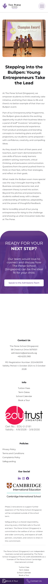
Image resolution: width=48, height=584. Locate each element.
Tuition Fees (24, 388)
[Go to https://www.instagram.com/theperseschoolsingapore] (23, 478)
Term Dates (24, 392)
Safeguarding (9, 461)
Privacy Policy (9, 449)
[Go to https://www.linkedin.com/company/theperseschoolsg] (19, 478)
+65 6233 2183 (24, 356)
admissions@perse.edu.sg (24, 353)
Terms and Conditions (13, 453)
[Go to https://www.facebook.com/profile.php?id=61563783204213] (27, 478)
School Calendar (24, 396)
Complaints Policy (11, 457)
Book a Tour (24, 400)
